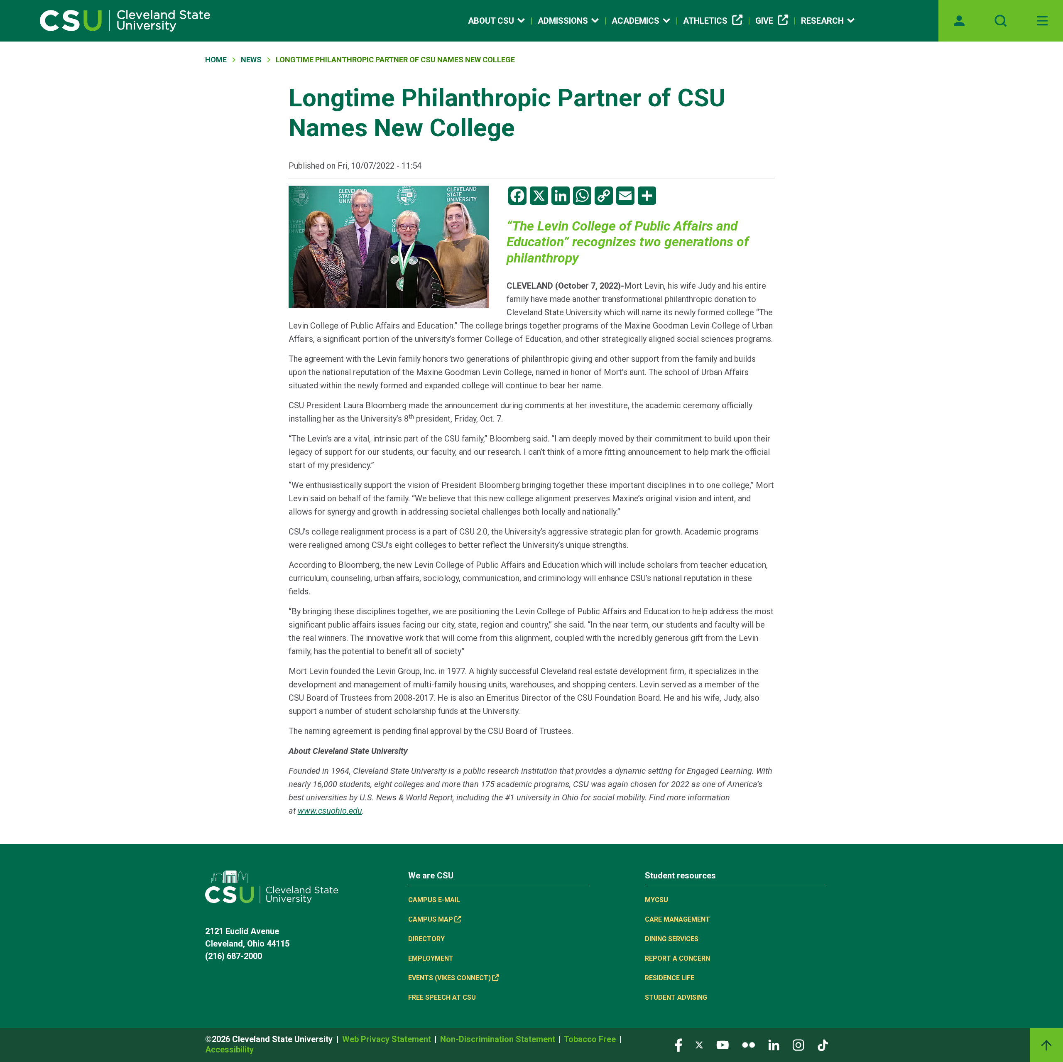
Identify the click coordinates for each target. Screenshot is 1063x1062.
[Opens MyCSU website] (959, 21)
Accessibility (229, 1050)
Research (822, 21)
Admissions (563, 21)
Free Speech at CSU (442, 997)
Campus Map (430, 919)
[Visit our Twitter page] (699, 1045)
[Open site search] (1000, 21)
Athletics (705, 21)
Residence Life (669, 978)
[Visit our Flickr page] (748, 1045)
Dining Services (671, 939)
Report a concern (677, 958)
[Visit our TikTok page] (823, 1045)
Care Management (677, 919)
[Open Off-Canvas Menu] (1042, 21)
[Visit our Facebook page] (678, 1045)
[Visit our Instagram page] (798, 1045)
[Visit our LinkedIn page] (773, 1045)
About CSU (491, 21)
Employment (430, 958)
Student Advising (676, 997)
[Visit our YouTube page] (722, 1045)
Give (764, 21)
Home (216, 59)
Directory (426, 939)
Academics (635, 21)
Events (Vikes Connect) (449, 978)
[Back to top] (1046, 1045)
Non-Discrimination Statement (498, 1039)
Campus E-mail (434, 900)
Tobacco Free (591, 1039)
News (251, 59)
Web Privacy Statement (387, 1039)
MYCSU (656, 900)
